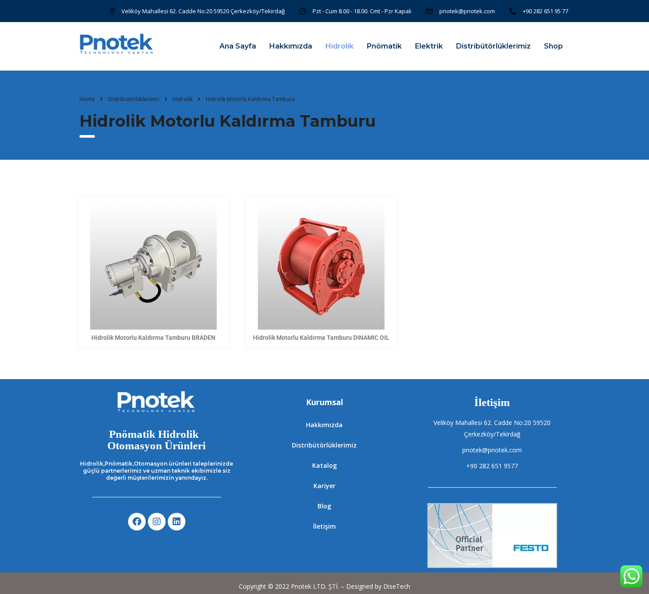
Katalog (324, 465)
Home (87, 99)
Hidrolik (339, 46)
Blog (324, 506)
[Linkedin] (176, 521)
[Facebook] (137, 521)
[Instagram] (157, 521)
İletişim (324, 526)
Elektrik (429, 46)
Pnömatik (384, 46)
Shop (553, 46)
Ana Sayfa (237, 46)
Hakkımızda (290, 46)
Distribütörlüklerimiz (493, 46)
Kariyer (324, 485)
